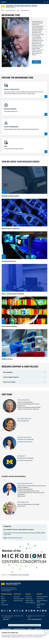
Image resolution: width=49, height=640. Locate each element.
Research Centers (29, 600)
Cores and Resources (30, 602)
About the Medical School (41, 604)
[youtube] (10, 611)
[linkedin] (31, 611)
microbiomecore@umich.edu (24, 441)
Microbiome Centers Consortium (19, 575)
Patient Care (17, 594)
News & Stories (4, 604)
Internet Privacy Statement (35, 637)
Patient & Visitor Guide (19, 598)
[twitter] (7, 611)
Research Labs (29, 598)
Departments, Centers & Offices (42, 601)
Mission (3, 598)
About (2, 596)
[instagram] (4, 611)
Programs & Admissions (42, 596)
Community (3, 600)
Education (39, 594)
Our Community (40, 598)
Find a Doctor (17, 596)
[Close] (46, 632)
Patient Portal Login (18, 600)
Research (28, 594)
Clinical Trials (29, 596)
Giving (2, 602)
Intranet (38, 607)
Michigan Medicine (6, 594)
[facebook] (2, 611)
